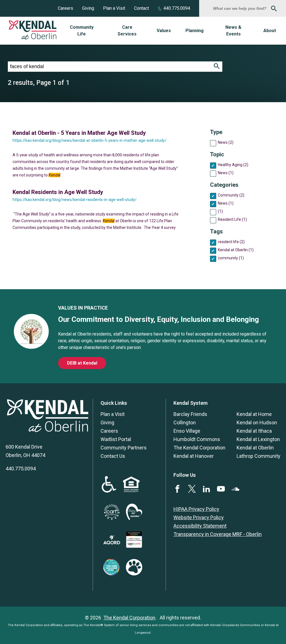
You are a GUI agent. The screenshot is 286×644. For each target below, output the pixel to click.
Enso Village (186, 431)
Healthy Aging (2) (233, 164)
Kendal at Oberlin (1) (236, 250)
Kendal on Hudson (257, 422)
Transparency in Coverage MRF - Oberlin (217, 534)
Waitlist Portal (116, 439)
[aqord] (111, 542)
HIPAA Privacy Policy (196, 509)
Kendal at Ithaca (254, 431)
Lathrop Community (258, 456)
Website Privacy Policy (198, 517)
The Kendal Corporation (199, 448)
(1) (220, 211)
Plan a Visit (114, 8)
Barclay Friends (190, 414)
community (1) (231, 258)
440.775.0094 (176, 8)
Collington (184, 422)
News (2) (225, 142)
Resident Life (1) (232, 219)
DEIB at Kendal (82, 363)
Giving (88, 8)
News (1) (225, 173)
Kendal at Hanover (193, 456)
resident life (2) (231, 242)
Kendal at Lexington (258, 439)
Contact (141, 8)
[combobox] (240, 8)
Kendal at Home (254, 414)
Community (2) (231, 195)
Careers (65, 8)
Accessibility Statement (200, 526)
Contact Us (113, 456)
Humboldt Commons (196, 439)
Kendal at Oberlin (255, 448)
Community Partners (124, 448)
